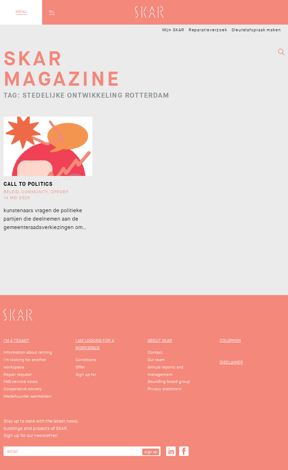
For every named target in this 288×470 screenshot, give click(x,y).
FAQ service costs (21, 381)
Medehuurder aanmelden (28, 396)
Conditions (86, 360)
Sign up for (86, 374)
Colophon (230, 340)
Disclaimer (231, 362)
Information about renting (28, 352)
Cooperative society (23, 389)
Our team (156, 360)
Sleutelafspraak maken (256, 30)
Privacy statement (165, 389)
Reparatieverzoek (208, 30)
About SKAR (160, 340)
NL (52, 11)
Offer (80, 367)
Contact (155, 352)
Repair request (18, 374)
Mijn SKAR (173, 30)
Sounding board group (169, 381)
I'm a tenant (16, 340)
